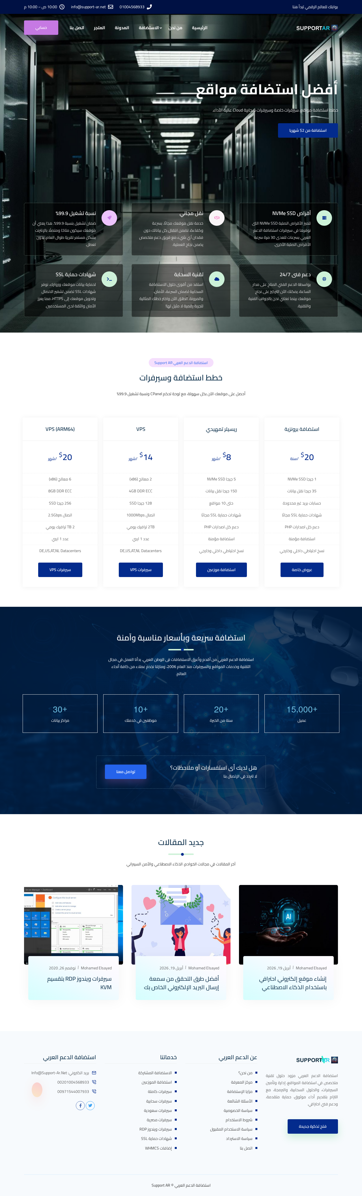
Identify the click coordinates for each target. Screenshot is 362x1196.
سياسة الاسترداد (239, 1138)
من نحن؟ (245, 1072)
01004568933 (132, 6)
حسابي (41, 27)
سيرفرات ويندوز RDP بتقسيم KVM (79, 982)
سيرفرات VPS (141, 569)
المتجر (99, 28)
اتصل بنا (77, 28)
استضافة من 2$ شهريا (308, 130)
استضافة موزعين (221, 569)
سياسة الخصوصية (238, 1110)
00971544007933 (73, 1091)
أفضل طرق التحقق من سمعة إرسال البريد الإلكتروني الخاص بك (181, 982)
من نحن (175, 28)
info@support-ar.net (88, 6)
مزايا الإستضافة (240, 1091)
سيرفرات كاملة (160, 1091)
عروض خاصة (302, 569)
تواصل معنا (125, 771)
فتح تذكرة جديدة (313, 1126)
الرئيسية (200, 28)
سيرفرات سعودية (158, 1110)
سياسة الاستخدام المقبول (231, 1129)
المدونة (122, 28)
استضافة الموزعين (157, 1082)
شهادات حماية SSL (156, 1138)
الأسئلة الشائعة (240, 1101)
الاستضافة (149, 28)
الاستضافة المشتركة (155, 1072)
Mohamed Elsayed (311, 968)
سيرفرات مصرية (159, 1119)
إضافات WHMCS (158, 1148)
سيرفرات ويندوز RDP (155, 1129)
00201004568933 (73, 1082)
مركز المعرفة (242, 1082)
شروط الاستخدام (239, 1119)
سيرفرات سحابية (159, 1101)
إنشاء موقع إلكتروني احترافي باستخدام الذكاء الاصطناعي (293, 982)
